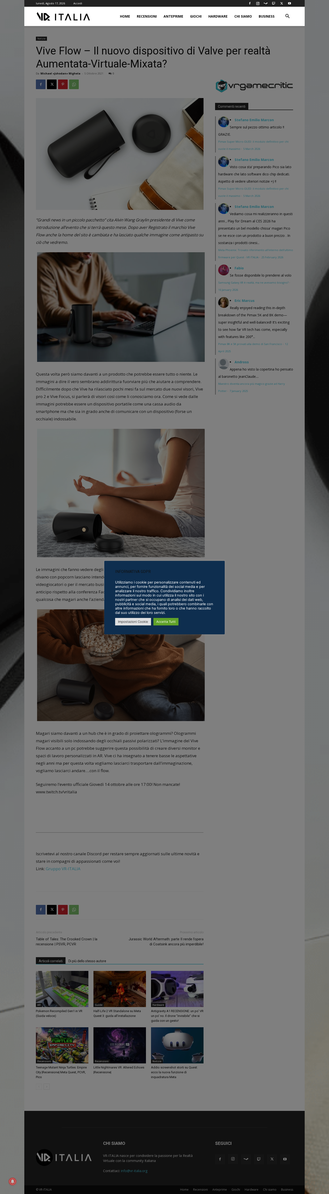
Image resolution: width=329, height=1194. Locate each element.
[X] (281, 3)
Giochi (196, 16)
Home (125, 16)
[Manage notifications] (12, 1181)
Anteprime (173, 16)
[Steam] (265, 3)
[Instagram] (257, 3)
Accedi (77, 3)
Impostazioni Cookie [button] (133, 622)
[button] (287, 16)
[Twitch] (273, 3)
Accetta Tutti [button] (166, 622)
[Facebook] (249, 3)
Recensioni (147, 16)
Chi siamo (243, 16)
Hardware (218, 16)
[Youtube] (289, 3)
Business (267, 16)
